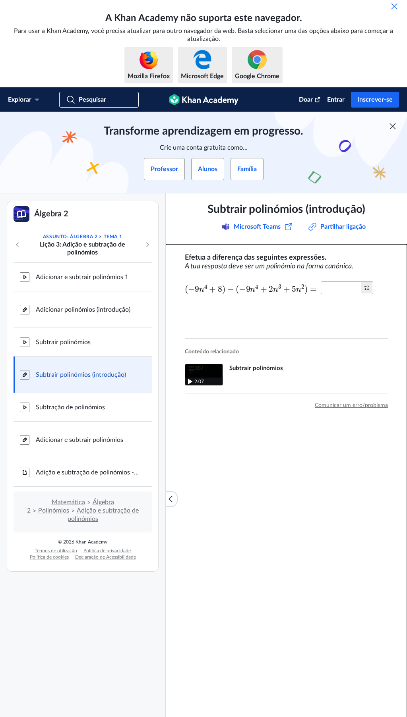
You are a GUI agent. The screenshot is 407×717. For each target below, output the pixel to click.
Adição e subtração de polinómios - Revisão (87, 472)
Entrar (336, 99)
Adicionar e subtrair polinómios (79, 440)
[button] (366, 287)
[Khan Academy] (203, 100)
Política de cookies (49, 557)
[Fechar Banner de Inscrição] (393, 126)
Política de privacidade (107, 550)
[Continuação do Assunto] (147, 244)
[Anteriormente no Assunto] (17, 244)
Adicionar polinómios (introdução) (83, 309)
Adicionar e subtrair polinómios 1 (82, 277)
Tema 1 (113, 236)
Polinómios (53, 510)
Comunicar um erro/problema (351, 405)
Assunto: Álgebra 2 (70, 236)
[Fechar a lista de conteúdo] (171, 499)
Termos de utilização (56, 550)
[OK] (394, 6)
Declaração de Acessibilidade (105, 557)
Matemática (68, 502)
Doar (306, 99)
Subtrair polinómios (63, 342)
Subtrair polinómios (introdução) (81, 375)
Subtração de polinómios (70, 407)
